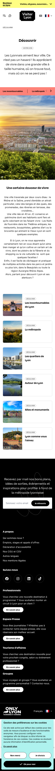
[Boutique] (40, 15)
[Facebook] (7, 579)
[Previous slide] (46, 90)
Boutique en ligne (7, 4)
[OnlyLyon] (12, 711)
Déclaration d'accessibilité (17, 547)
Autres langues (11, 556)
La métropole (38, 91)
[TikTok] (40, 579)
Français (38, 711)
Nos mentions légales (14, 560)
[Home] (27, 16)
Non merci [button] (15, 755)
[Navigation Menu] (4, 15)
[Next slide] (50, 90)
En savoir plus (13, 609)
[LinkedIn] (29, 579)
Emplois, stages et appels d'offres (21, 542)
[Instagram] (18, 579)
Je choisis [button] (40, 755)
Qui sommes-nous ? (13, 538)
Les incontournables (13, 91)
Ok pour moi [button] (29, 764)
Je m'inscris (40, 503)
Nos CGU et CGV (12, 551)
